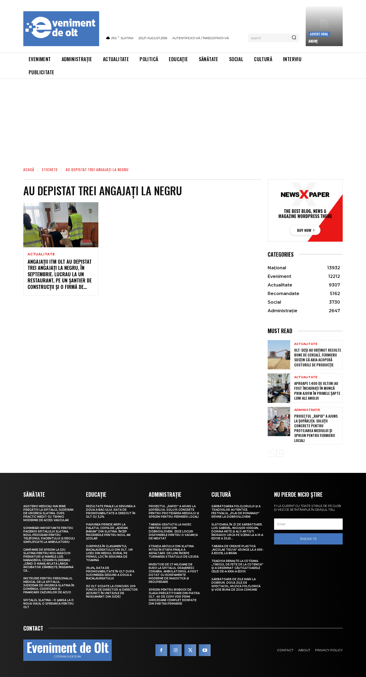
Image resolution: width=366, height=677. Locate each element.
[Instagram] (176, 650)
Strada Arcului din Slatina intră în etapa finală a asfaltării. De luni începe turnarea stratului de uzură (174, 551)
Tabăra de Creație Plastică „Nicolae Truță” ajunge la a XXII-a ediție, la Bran (237, 549)
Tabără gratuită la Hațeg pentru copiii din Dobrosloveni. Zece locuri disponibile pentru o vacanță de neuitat (173, 531)
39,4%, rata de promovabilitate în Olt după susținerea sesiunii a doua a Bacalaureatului (110, 573)
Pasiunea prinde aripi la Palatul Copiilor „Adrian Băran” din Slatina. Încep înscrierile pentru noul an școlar (108, 531)
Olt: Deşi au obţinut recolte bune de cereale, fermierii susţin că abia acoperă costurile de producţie (317, 357)
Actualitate (41, 254)
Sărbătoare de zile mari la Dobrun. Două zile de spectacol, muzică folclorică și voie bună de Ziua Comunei (235, 584)
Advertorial (319, 34)
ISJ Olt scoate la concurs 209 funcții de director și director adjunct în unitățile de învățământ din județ (112, 591)
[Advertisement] (183, 119)
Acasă (28, 169)
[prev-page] (271, 453)
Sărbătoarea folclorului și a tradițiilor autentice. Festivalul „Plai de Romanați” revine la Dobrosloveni (235, 511)
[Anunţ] (324, 26)
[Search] (294, 38)
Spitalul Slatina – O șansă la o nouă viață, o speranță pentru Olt (48, 603)
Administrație (307, 410)
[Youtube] (205, 650)
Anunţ (313, 41)
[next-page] (279, 453)
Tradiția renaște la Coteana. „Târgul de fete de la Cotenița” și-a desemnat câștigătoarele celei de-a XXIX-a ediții (237, 566)
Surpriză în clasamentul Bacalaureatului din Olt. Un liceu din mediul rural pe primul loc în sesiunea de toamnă (109, 553)
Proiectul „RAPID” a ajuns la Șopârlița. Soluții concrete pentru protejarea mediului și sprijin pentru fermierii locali (316, 428)
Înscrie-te (308, 539)
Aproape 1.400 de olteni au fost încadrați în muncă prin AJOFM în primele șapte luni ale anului (317, 390)
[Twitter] (190, 650)
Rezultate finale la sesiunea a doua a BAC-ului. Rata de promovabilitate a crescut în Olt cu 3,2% (110, 511)
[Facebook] (161, 650)
